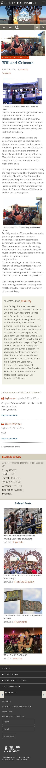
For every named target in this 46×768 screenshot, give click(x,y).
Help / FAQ (7, 711)
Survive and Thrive (9, 485)
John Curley (23, 69)
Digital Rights (7, 474)
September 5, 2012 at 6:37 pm (27, 398)
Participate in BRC (9, 482)
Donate (6, 701)
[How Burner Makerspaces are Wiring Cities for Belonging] (23, 521)
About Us (6, 669)
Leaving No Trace (8, 478)
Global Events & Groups (14, 681)
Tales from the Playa (20, 57)
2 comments (6, 73)
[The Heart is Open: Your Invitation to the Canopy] (23, 561)
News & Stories (9, 693)
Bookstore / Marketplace (16, 706)
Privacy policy (24, 757)
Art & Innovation (11, 687)
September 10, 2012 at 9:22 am (12, 428)
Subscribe (9, 736)
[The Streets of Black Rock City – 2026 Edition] (23, 601)
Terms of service (8, 757)
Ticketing (5, 493)
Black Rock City (10, 675)
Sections (7, 27)
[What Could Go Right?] (23, 640)
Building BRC (7, 57)
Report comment (9, 415)
